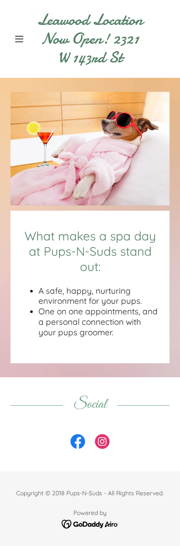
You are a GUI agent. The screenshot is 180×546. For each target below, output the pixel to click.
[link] (90, 38)
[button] (22, 39)
